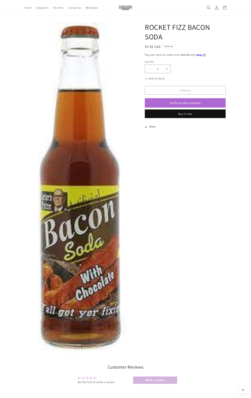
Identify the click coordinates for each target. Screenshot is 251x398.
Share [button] (152, 126)
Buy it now (185, 114)
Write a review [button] (155, 380)
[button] (209, 8)
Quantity (149, 61)
